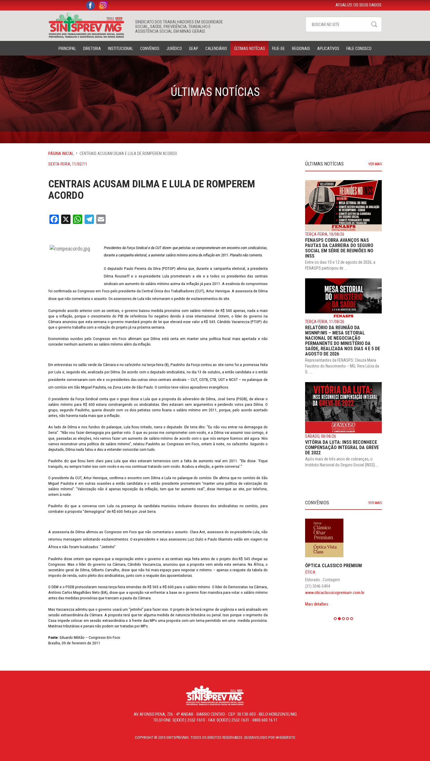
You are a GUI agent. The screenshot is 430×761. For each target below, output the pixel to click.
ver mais (375, 164)
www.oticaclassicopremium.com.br (334, 592)
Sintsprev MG (88, 25)
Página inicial (61, 153)
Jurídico (174, 48)
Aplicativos (328, 48)
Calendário (216, 48)
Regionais (301, 48)
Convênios (149, 48)
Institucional (120, 48)
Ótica (310, 572)
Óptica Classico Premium (333, 565)
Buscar (374, 24)
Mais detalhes (316, 604)
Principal (67, 48)
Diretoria (92, 48)
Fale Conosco (358, 48)
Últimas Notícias (249, 48)
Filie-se (278, 48)
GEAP (193, 48)
